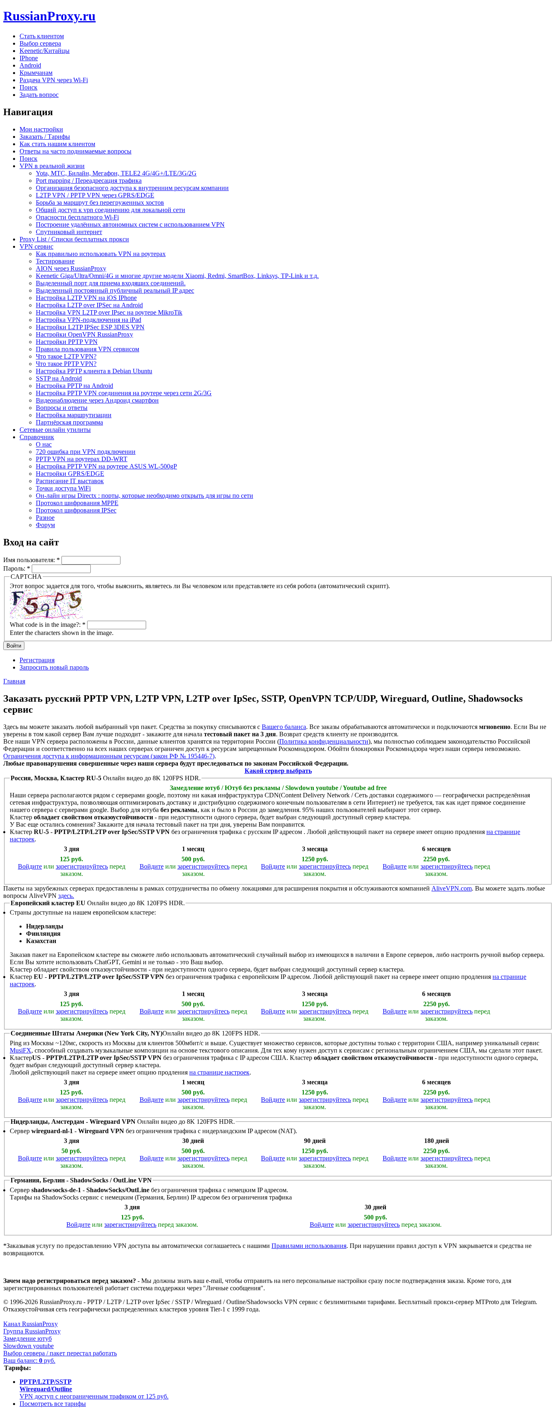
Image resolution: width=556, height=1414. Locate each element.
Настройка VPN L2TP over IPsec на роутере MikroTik (109, 312)
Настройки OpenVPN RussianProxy (84, 334)
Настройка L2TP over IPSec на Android (89, 305)
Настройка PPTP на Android (74, 385)
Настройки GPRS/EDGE (70, 473)
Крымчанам (36, 72)
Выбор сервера (40, 43)
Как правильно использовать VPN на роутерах (101, 253)
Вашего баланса (284, 726)
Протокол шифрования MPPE (77, 502)
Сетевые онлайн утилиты (55, 429)
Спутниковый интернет (69, 231)
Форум (45, 524)
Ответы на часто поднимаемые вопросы (75, 151)
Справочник (37, 436)
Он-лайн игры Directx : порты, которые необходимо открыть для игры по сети (144, 495)
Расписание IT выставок (70, 480)
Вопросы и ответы (62, 407)
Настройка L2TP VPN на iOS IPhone (86, 297)
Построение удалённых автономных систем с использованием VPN (130, 224)
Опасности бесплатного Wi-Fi (77, 217)
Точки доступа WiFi (63, 488)
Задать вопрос (39, 94)
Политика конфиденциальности (323, 741)
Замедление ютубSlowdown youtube (28, 1342)
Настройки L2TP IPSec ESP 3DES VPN (90, 327)
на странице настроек (219, 1072)
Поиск (28, 87)
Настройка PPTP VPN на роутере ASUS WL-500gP (106, 466)
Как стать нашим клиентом (57, 143)
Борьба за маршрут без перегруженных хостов (100, 202)
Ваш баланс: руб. (29, 1360)
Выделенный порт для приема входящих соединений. (111, 283)
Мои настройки (41, 129)
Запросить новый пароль (54, 667)
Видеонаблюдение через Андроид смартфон (97, 400)
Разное (45, 517)
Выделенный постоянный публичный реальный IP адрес (115, 290)
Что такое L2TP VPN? (66, 356)
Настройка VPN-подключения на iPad (88, 319)
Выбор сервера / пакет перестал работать (60, 1353)
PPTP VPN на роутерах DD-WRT (81, 458)
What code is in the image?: (47, 624)
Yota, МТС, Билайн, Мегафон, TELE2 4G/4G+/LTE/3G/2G (116, 173)
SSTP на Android (59, 378)
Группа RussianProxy (32, 1331)
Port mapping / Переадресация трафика (89, 180)
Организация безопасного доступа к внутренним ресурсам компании (132, 187)
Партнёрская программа (69, 422)
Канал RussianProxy (30, 1323)
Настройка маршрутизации (74, 415)
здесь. (66, 895)
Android (30, 65)
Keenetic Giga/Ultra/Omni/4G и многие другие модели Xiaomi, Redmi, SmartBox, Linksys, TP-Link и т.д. (177, 275)
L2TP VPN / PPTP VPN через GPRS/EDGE (95, 195)
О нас (44, 444)
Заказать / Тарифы (45, 136)
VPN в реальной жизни (52, 165)
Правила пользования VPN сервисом (87, 349)
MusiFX (20, 1050)
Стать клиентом (42, 36)
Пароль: (16, 568)
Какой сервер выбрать (278, 770)
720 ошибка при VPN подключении (86, 451)
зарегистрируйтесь (82, 866)
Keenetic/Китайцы (45, 50)
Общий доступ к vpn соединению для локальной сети (110, 209)
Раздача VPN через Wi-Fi (54, 80)
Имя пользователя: (31, 559)
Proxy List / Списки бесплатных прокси (74, 239)
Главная (14, 681)
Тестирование (55, 261)
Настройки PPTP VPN (67, 341)
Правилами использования (308, 1245)
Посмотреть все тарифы (53, 1403)
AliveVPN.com (451, 888)
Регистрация (37, 660)
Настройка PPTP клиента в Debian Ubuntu (94, 371)
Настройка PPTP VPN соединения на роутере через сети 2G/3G (124, 393)
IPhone (29, 58)
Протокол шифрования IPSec (76, 510)
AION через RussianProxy (71, 268)
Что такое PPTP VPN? (66, 363)
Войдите (30, 866)
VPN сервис (36, 246)
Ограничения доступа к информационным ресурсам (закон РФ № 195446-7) (109, 756)
